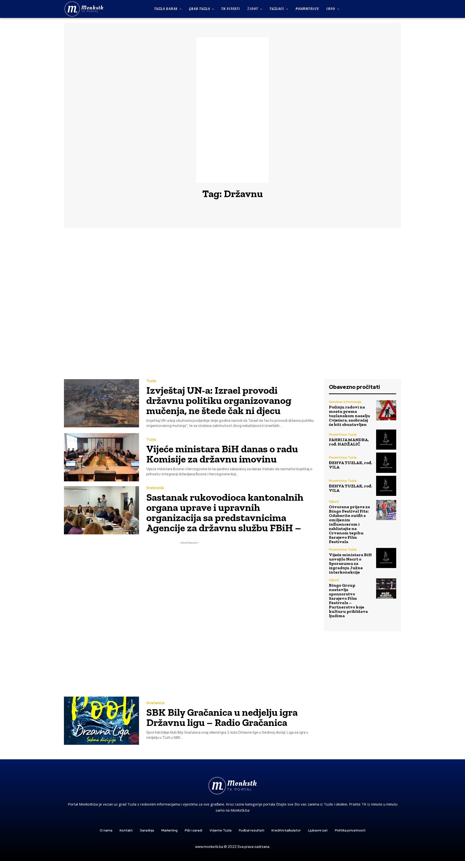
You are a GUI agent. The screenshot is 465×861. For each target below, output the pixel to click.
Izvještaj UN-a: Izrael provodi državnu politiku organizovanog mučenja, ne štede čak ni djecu (218, 400)
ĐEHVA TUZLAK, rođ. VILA (350, 465)
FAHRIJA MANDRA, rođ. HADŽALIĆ (349, 442)
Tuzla (151, 381)
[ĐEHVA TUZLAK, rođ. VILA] (386, 463)
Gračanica (155, 703)
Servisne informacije (345, 401)
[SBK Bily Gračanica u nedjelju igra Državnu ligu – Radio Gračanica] (101, 721)
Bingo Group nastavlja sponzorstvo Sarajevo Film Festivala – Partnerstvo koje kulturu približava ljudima (348, 600)
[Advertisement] (232, 110)
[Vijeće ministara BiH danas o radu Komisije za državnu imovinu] (101, 457)
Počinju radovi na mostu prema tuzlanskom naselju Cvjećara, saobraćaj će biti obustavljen (349, 415)
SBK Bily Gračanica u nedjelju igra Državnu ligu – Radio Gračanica (222, 717)
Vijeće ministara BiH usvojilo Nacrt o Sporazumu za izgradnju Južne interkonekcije (350, 563)
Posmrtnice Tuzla (342, 434)
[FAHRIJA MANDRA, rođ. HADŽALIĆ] (386, 440)
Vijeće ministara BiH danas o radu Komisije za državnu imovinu (222, 454)
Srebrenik (155, 488)
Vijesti (334, 501)
